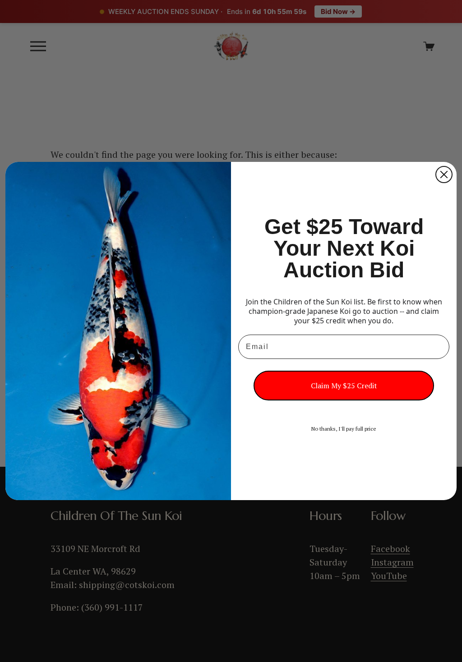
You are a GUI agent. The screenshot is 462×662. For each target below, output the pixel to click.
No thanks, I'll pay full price (343, 428)
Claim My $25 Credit (344, 386)
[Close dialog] (444, 174)
